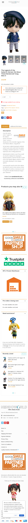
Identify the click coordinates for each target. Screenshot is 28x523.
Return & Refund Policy (7, 441)
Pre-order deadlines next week (10, 307)
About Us (3, 428)
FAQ (2, 431)
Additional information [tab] (16, 126)
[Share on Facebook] (2, 117)
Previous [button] (4, 31)
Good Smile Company (11, 110)
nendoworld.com (17, 176)
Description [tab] (5, 126)
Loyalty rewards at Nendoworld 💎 (10, 449)
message (6, 346)
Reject (16, 515)
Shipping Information (6, 433)
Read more (5, 221)
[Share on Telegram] (5, 117)
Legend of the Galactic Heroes (11, 107)
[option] (14, 32)
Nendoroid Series (11, 105)
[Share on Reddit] (10, 117)
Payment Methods (5, 436)
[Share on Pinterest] (8, 117)
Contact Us (4, 447)
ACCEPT (21, 515)
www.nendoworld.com (9, 415)
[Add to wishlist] (2, 112)
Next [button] (24, 31)
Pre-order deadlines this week (10, 304)
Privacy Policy (4, 439)
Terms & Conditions (6, 444)
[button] (25, 64)
